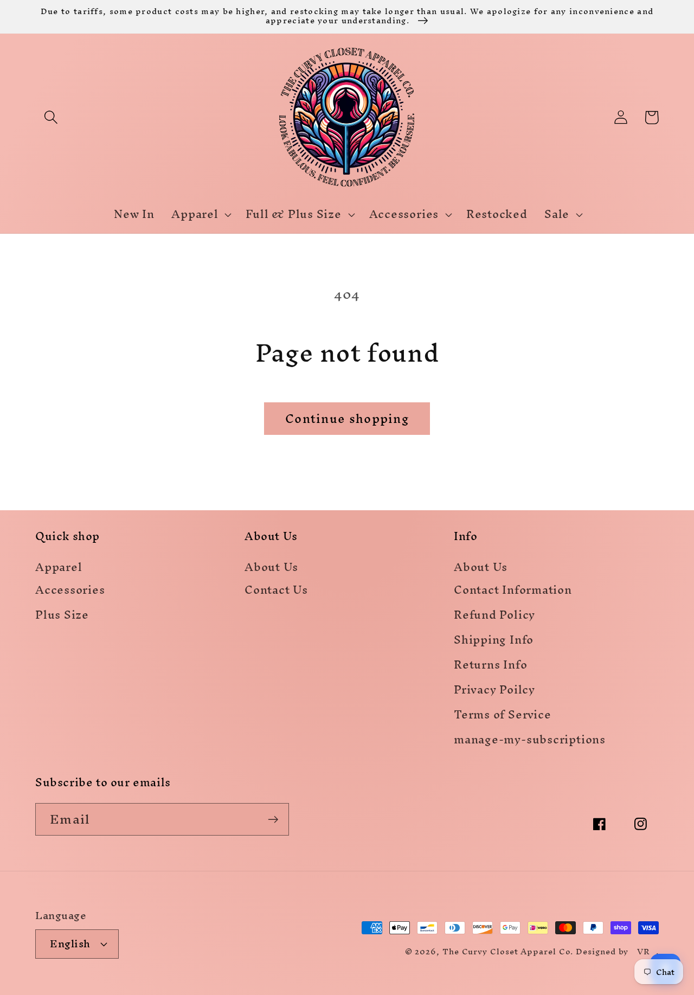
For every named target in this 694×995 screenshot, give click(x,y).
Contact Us (276, 591)
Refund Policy (494, 616)
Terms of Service (502, 716)
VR (643, 951)
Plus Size (62, 616)
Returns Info (490, 666)
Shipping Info (494, 641)
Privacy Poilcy (494, 691)
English (70, 943)
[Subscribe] (273, 819)
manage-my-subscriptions (530, 741)
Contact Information (513, 591)
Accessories (70, 591)
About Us (271, 568)
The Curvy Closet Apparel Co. (507, 951)
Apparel (58, 568)
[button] (50, 117)
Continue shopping (347, 418)
